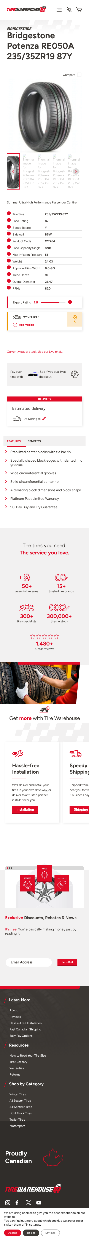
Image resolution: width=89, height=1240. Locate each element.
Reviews (15, 1017)
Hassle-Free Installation (26, 1023)
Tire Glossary (18, 1062)
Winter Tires (18, 1094)
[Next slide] (76, 171)
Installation (25, 809)
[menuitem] (28, 171)
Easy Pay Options (21, 1036)
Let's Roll (67, 962)
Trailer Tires (17, 1119)
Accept (12, 1232)
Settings (50, 1232)
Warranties (17, 1068)
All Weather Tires (21, 1107)
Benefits (34, 441)
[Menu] (59, 9)
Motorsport (17, 1126)
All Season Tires (20, 1101)
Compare (69, 75)
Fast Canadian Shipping (25, 1029)
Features (14, 441)
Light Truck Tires (21, 1113)
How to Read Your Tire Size (28, 1055)
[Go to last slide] (13, 171)
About (14, 1010)
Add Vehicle (26, 324)
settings (34, 1224)
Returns (15, 1074)
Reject (31, 1232)
